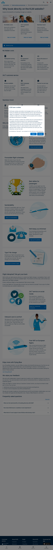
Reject (33, 134)
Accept (40, 134)
